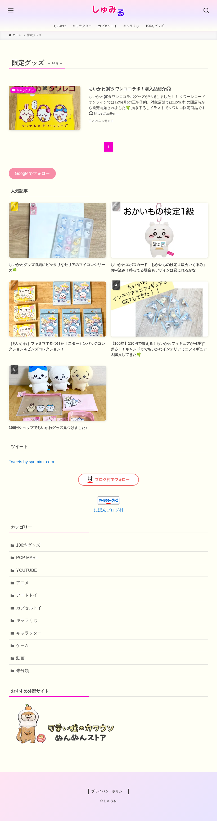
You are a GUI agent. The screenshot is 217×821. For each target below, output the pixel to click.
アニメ (22, 582)
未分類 (22, 670)
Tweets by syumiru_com (31, 462)
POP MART (27, 557)
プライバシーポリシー (108, 791)
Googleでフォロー (32, 173)
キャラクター (29, 633)
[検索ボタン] (206, 10)
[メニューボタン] (10, 10)
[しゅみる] (108, 10)
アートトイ (26, 595)
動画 (20, 658)
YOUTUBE (26, 570)
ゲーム (22, 645)
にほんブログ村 (108, 510)
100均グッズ (28, 545)
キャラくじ (26, 620)
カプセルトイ (29, 608)
